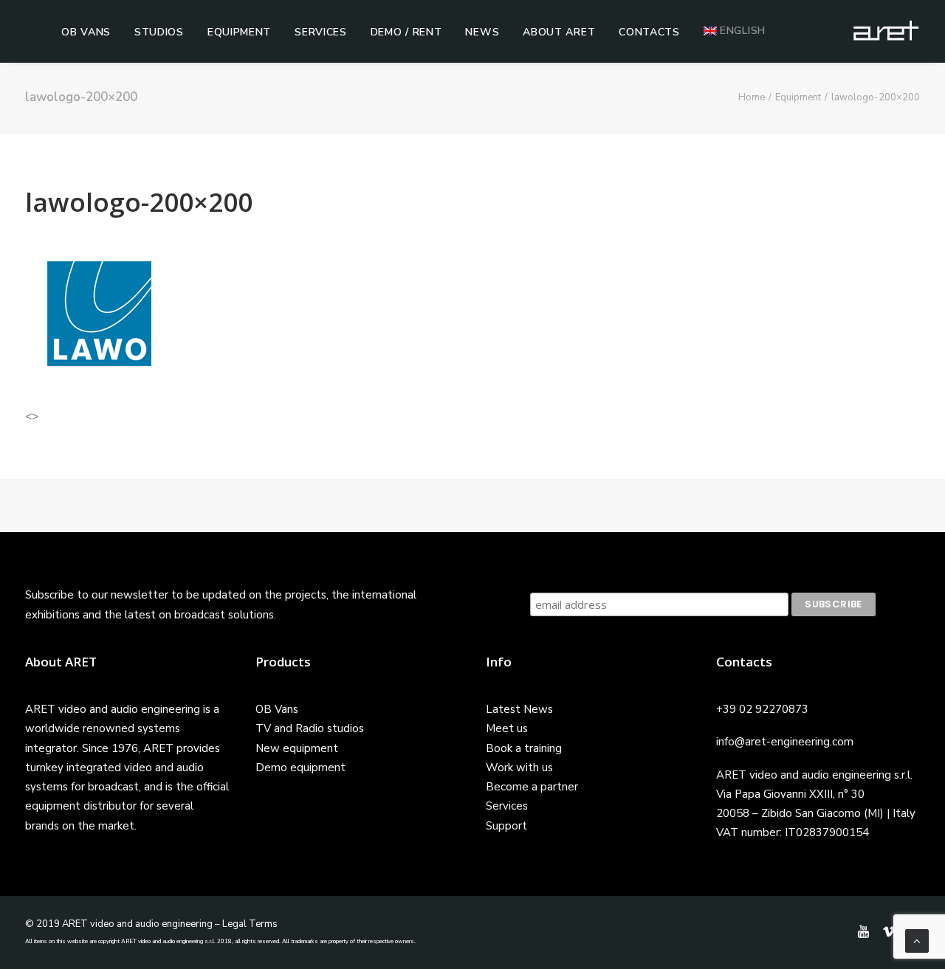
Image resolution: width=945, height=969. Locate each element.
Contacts (649, 32)
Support (506, 825)
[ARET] (886, 31)
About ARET (559, 32)
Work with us (519, 767)
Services (321, 32)
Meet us (507, 728)
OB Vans (86, 32)
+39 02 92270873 (762, 709)
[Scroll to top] (917, 940)
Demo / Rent (406, 32)
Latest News (519, 709)
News (482, 32)
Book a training (524, 748)
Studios (159, 32)
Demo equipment (300, 767)
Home (751, 97)
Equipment (239, 32)
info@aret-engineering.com (784, 741)
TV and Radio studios (309, 728)
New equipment (296, 748)
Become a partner (532, 786)
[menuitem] (86, 32)
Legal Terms (250, 924)
